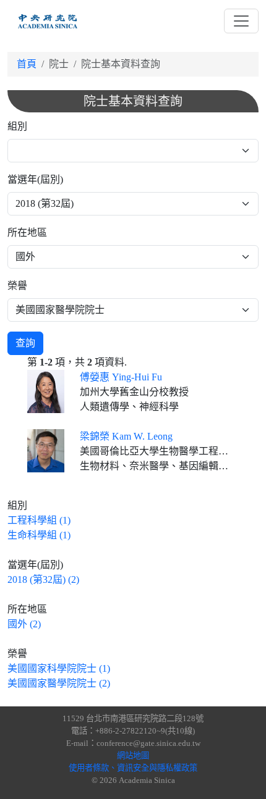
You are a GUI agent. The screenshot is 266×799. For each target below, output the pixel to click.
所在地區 (27, 232)
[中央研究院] (47, 21)
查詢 (25, 343)
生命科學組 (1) (39, 535)
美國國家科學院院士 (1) (58, 668)
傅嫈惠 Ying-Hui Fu (121, 377)
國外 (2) (24, 624)
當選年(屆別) (35, 179)
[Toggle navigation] (241, 21)
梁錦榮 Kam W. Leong (126, 436)
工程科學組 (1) (39, 520)
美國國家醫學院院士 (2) (58, 683)
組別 (17, 126)
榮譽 (17, 285)
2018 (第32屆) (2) (43, 579)
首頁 (26, 64)
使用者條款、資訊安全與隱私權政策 (133, 767)
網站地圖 (133, 755)
